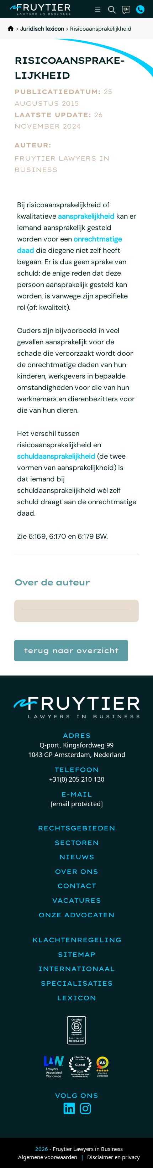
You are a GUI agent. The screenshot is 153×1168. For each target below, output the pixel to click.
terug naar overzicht (71, 650)
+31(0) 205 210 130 (76, 779)
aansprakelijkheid (86, 216)
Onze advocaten (76, 915)
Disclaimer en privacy (113, 1157)
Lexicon (76, 998)
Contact (76, 886)
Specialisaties (77, 983)
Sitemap (76, 954)
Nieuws (76, 857)
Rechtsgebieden (76, 828)
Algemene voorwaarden (47, 1157)
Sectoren (76, 843)
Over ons (76, 871)
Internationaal (76, 969)
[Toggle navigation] (97, 9)
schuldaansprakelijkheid (56, 456)
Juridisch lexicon (42, 28)
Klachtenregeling (76, 940)
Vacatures (76, 900)
